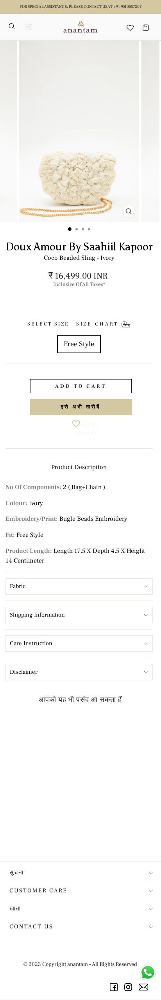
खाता (15, 908)
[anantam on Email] (145, 987)
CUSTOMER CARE (38, 890)
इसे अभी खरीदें (81, 407)
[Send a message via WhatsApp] (148, 972)
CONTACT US (31, 926)
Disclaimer (24, 672)
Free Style (79, 344)
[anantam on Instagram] (129, 987)
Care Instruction (31, 643)
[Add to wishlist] (59, 724)
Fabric (17, 586)
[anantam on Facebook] (115, 987)
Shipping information (37, 615)
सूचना (16, 872)
